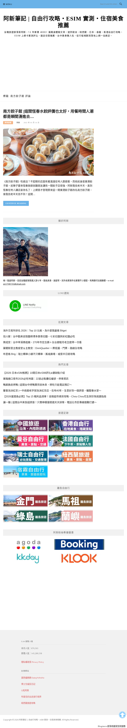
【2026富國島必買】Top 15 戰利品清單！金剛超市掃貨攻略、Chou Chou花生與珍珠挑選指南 (54, 396)
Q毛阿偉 (25, 690)
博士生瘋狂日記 (28, 684)
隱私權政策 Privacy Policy (32, 662)
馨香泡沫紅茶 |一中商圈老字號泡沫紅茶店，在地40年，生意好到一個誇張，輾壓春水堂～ (52, 390)
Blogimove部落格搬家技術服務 (111, 726)
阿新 (18, 122)
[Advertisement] (63, 67)
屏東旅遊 (8, 122)
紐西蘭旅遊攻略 (28, 703)
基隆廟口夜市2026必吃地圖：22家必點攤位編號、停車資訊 (35, 378)
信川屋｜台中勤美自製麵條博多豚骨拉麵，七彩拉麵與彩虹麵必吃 (39, 336)
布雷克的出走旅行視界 (31, 696)
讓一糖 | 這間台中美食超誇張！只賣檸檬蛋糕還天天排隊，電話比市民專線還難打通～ (50, 402)
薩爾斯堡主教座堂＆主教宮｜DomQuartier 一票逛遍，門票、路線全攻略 (42, 348)
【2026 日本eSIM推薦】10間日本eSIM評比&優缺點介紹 (34, 373)
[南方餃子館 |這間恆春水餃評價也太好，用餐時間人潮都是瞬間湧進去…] (48, 152)
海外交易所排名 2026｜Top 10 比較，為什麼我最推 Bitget (34, 330)
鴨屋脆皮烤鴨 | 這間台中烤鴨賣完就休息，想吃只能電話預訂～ (37, 384)
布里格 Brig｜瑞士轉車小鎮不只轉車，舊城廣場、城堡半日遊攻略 (39, 354)
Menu (9, 4)
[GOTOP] (122, 715)
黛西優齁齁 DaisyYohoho (32, 677)
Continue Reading (16, 203)
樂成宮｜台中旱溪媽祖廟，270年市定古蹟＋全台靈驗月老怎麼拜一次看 (42, 342)
